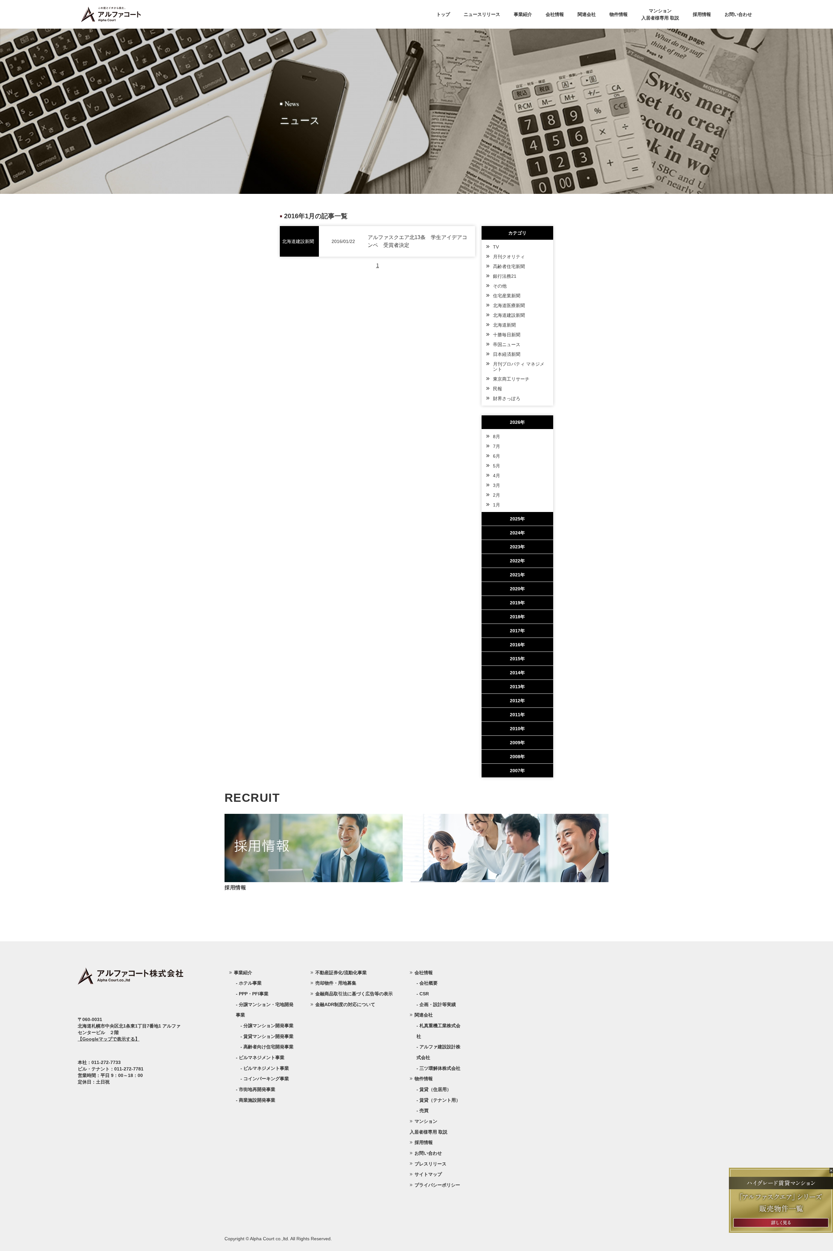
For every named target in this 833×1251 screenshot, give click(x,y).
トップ (443, 14)
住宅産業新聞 (506, 295)
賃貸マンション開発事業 (268, 1036)
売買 (424, 1110)
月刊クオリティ (509, 256)
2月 (496, 495)
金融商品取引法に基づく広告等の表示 (354, 993)
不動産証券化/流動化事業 (341, 972)
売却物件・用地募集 (335, 983)
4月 (496, 475)
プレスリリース (430, 1163)
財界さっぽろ (506, 398)
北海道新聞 (504, 325)
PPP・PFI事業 (253, 993)
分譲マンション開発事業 (268, 1025)
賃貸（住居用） (435, 1089)
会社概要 (428, 983)
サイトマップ (428, 1174)
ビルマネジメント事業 (266, 1068)
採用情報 (702, 14)
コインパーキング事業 (266, 1078)
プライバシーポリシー (437, 1185)
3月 (496, 485)
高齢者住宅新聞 (509, 266)
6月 (496, 456)
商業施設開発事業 (257, 1100)
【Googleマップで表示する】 (109, 1039)
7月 (496, 446)
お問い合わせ (738, 14)
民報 (497, 388)
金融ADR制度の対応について (345, 1004)
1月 (496, 504)
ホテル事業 (250, 983)
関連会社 (587, 14)
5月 (496, 465)
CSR (424, 993)
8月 (496, 436)
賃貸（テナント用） (439, 1100)
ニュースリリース (482, 14)
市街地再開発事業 (257, 1089)
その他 (500, 286)
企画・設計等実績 (437, 1004)
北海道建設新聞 (509, 315)
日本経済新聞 (506, 354)
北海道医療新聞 (509, 305)
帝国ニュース (506, 344)
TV (496, 246)
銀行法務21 (504, 276)
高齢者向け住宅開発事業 (268, 1046)
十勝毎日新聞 (506, 334)
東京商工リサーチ (511, 379)
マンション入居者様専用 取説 (660, 14)
